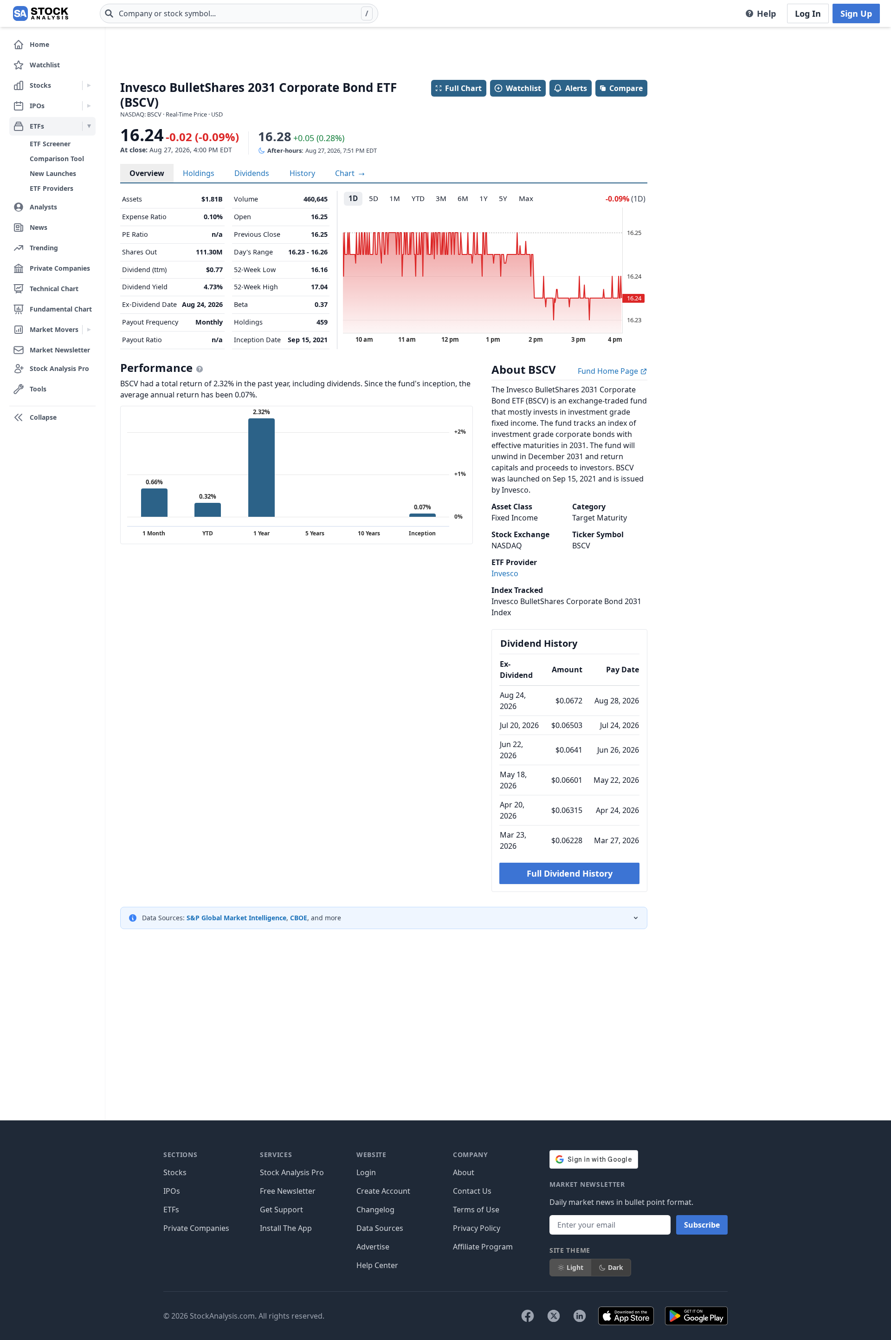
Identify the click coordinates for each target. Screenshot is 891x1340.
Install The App (286, 1228)
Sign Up (856, 13)
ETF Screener (50, 143)
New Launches (53, 173)
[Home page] (40, 13)
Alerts (576, 88)
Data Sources (379, 1228)
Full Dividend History (570, 873)
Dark (615, 1267)
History (302, 173)
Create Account (383, 1191)
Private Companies (196, 1228)
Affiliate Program (483, 1247)
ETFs (171, 1209)
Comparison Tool (57, 158)
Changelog (375, 1209)
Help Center (377, 1265)
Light (575, 1267)
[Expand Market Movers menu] (89, 329)
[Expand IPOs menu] (89, 106)
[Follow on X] (553, 1315)
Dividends (251, 173)
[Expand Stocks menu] (89, 85)
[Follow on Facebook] (527, 1315)
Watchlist (523, 88)
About (463, 1172)
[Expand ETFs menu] (89, 126)
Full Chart (463, 88)
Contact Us (472, 1191)
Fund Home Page (609, 371)
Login (366, 1172)
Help (766, 13)
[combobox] (239, 13)
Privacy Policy (476, 1228)
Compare (626, 88)
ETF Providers (51, 188)
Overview (146, 173)
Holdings (198, 173)
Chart (345, 173)
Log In (808, 13)
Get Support (281, 1209)
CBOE (298, 917)
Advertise (372, 1247)
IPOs (171, 1191)
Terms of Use (476, 1209)
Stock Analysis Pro (292, 1172)
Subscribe (702, 1225)
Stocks (175, 1172)
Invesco (504, 573)
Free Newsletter (288, 1191)
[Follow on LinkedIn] (579, 1315)
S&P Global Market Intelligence (236, 917)
